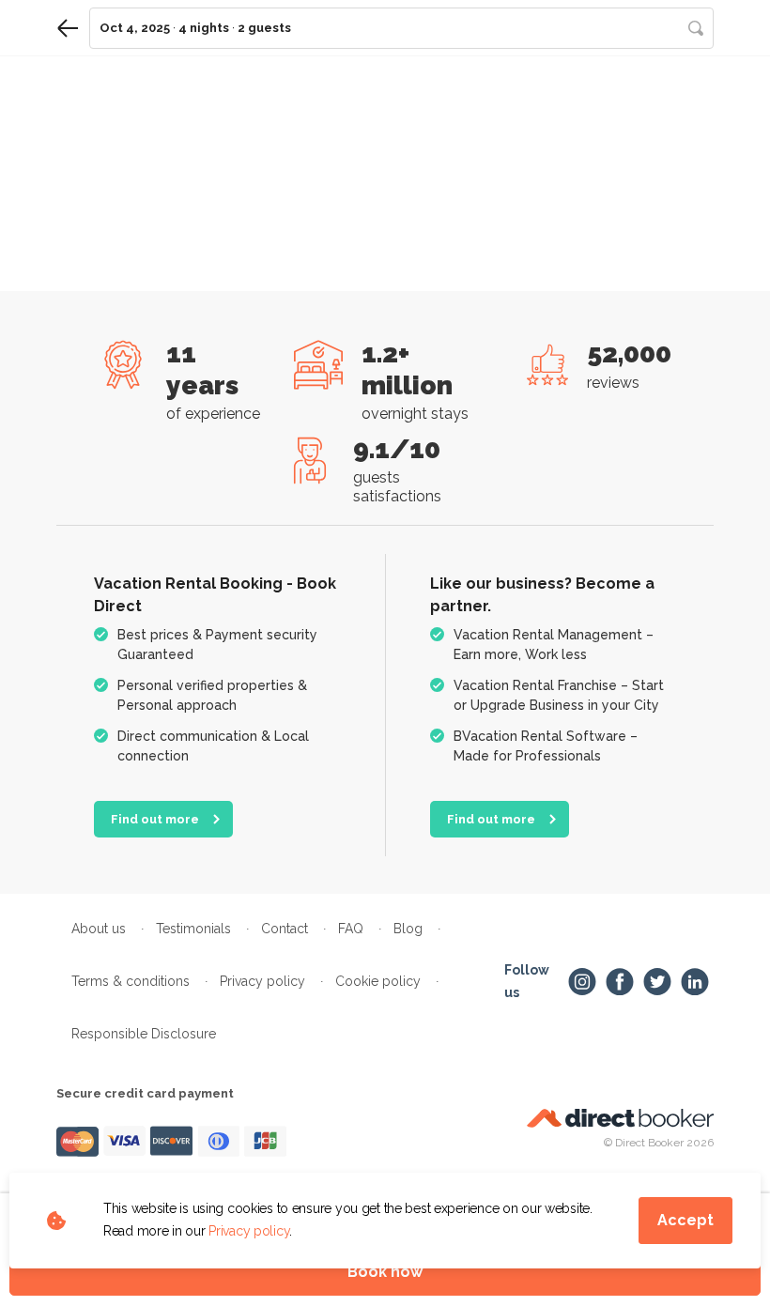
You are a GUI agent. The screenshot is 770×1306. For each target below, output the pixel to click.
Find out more (155, 819)
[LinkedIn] (695, 982)
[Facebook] (620, 982)
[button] (401, 28)
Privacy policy (248, 1230)
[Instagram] (582, 982)
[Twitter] (657, 982)
